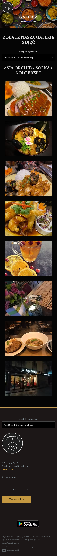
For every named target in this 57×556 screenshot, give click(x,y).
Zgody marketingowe (11, 539)
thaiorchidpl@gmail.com (18, 466)
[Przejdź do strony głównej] (7, 7)
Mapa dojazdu (7, 469)
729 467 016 (13, 462)
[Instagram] (9, 481)
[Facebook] (4, 481)
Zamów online (16, 499)
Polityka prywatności (22, 536)
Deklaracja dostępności (30, 539)
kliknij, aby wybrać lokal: (29, 51)
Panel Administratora (10, 543)
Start (23, 21)
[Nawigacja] (52, 7)
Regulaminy (7, 536)
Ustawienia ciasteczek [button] (40, 536)
